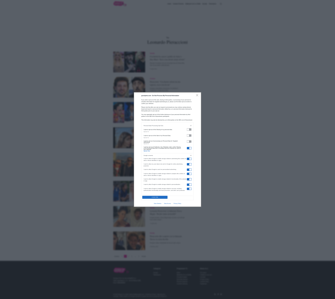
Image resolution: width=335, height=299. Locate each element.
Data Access (167, 203)
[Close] (197, 95)
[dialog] (167, 149)
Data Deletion (157, 203)
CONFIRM (155, 197)
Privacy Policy (177, 203)
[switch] (189, 129)
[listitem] (167, 126)
